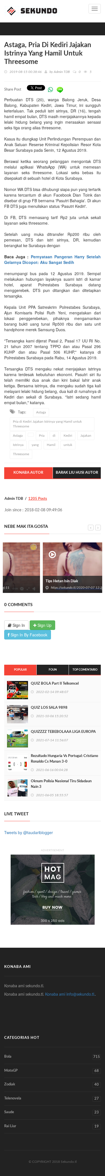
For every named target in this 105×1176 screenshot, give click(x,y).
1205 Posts (37, 499)
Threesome (21, 454)
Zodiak (51, 1085)
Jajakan (85, 435)
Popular (20, 669)
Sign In (18, 625)
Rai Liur (51, 1126)
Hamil (51, 445)
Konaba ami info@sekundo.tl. (70, 995)
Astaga (41, 412)
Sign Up (44, 625)
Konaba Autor (28, 473)
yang (35, 445)
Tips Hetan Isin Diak (24, 581)
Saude (51, 1112)
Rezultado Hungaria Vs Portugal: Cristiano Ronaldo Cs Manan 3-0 (64, 758)
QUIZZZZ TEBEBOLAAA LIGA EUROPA (63, 732)
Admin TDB (62, 71)
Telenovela (51, 1099)
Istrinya (18, 445)
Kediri (68, 435)
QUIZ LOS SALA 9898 (49, 708)
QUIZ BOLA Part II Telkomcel (55, 683)
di (54, 435)
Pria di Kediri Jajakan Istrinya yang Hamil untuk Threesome (47, 424)
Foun (53, 669)
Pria (42, 435)
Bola (52, 1057)
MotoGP (51, 1071)
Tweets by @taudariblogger (28, 832)
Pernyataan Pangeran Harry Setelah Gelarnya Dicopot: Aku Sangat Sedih (52, 259)
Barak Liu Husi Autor (77, 473)
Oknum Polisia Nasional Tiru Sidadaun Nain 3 (61, 784)
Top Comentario (85, 669)
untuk (68, 445)
